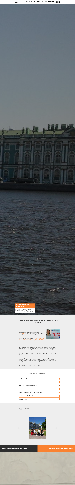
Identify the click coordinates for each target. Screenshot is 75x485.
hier (31, 442)
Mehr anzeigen (57, 2)
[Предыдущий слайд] (19, 428)
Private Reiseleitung (29, 1)
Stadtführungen (21, 333)
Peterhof (33, 340)
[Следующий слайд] (56, 428)
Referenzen (58, 1)
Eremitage (36, 338)
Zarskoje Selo (29, 340)
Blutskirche (24, 339)
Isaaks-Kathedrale (29, 339)
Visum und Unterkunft (51, 1)
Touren (34, 1)
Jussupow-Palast (36, 339)
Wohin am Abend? (44, 1)
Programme (38, 1)
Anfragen (48, 405)
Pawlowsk (37, 340)
